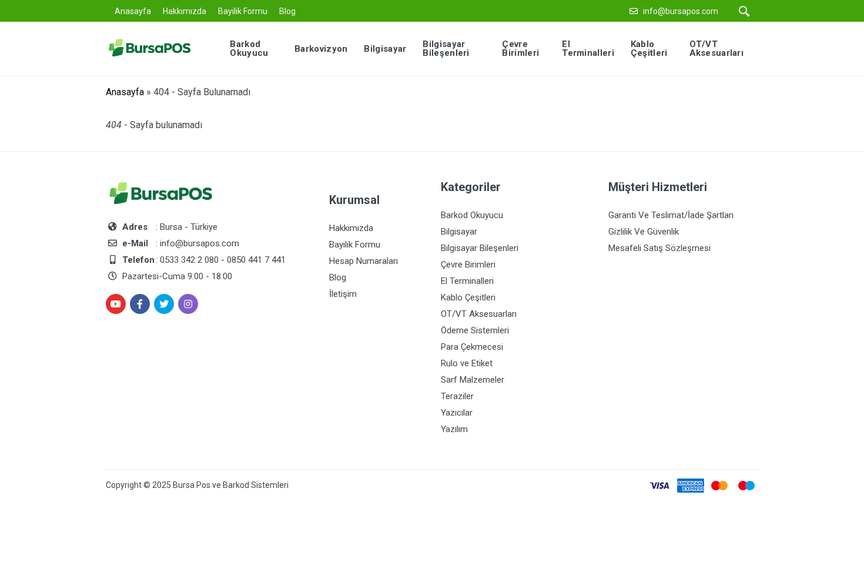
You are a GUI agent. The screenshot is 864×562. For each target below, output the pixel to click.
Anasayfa (133, 11)
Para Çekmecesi (472, 347)
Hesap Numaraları (363, 261)
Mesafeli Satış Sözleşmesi (659, 248)
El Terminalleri (467, 281)
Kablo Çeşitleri (468, 297)
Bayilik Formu (242, 11)
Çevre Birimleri (468, 264)
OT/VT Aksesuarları (479, 314)
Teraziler (457, 396)
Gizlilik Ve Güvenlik (643, 231)
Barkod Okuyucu (472, 215)
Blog (287, 11)
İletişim (343, 294)
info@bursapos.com (680, 11)
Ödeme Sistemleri (475, 330)
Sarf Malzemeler (472, 379)
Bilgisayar (459, 231)
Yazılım (454, 429)
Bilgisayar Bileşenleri (479, 248)
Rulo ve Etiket (467, 363)
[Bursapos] (158, 47)
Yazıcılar (457, 412)
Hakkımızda (184, 11)
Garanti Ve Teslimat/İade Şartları (671, 215)
